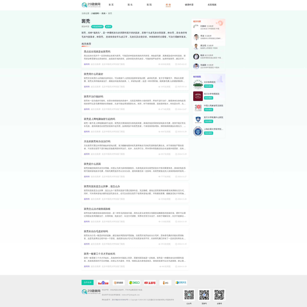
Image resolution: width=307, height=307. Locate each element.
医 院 (149, 4)
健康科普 (189, 4)
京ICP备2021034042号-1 (120, 300)
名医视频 (212, 4)
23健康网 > (95, 13)
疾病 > (104, 13)
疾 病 (168, 4)
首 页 (111, 4)
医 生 (130, 4)
